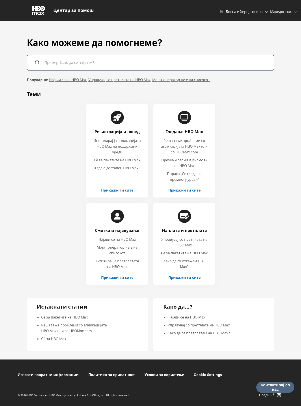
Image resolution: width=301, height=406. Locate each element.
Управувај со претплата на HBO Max (119, 79)
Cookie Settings (208, 374)
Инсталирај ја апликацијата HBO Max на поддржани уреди (117, 146)
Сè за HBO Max (53, 338)
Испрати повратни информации (48, 374)
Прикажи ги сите (117, 190)
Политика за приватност (111, 374)
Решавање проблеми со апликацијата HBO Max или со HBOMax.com (184, 146)
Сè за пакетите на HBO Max (117, 160)
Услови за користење (164, 374)
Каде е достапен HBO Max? (117, 168)
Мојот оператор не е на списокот (181, 79)
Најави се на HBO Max (68, 79)
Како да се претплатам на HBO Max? (199, 333)
